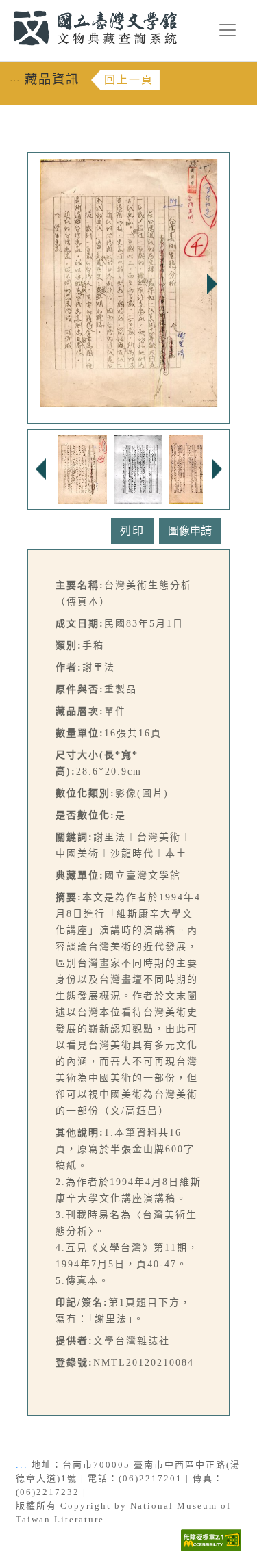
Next (211, 284)
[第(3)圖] (193, 468)
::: (5, 8)
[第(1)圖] (82, 468)
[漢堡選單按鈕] (227, 30)
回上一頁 (129, 80)
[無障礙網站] (211, 1538)
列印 (132, 530)
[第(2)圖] (138, 468)
